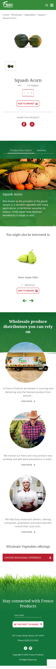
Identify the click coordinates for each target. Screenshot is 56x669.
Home (6, 14)
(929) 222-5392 (31, 640)
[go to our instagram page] (30, 649)
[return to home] (8, 5)
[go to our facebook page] (25, 649)
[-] (24, 93)
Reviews (41, 150)
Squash (41, 14)
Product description (21, 150)
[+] (32, 93)
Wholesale (16, 14)
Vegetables (29, 14)
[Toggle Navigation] (51, 6)
